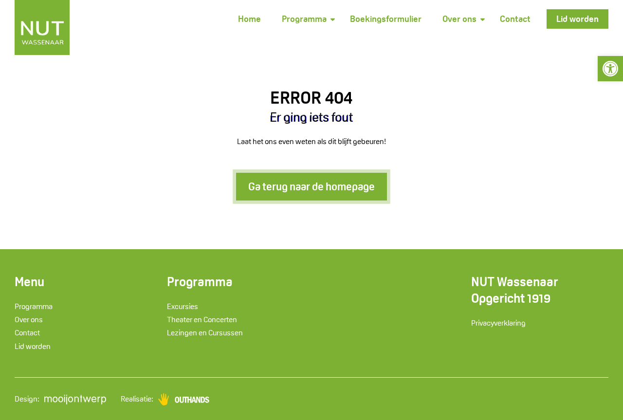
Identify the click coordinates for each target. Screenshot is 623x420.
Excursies (182, 306)
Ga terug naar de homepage (311, 186)
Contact (515, 18)
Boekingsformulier (385, 18)
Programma (304, 18)
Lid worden (577, 18)
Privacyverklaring (498, 323)
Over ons (459, 18)
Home (249, 18)
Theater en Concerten (202, 319)
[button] (610, 68)
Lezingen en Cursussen (205, 333)
